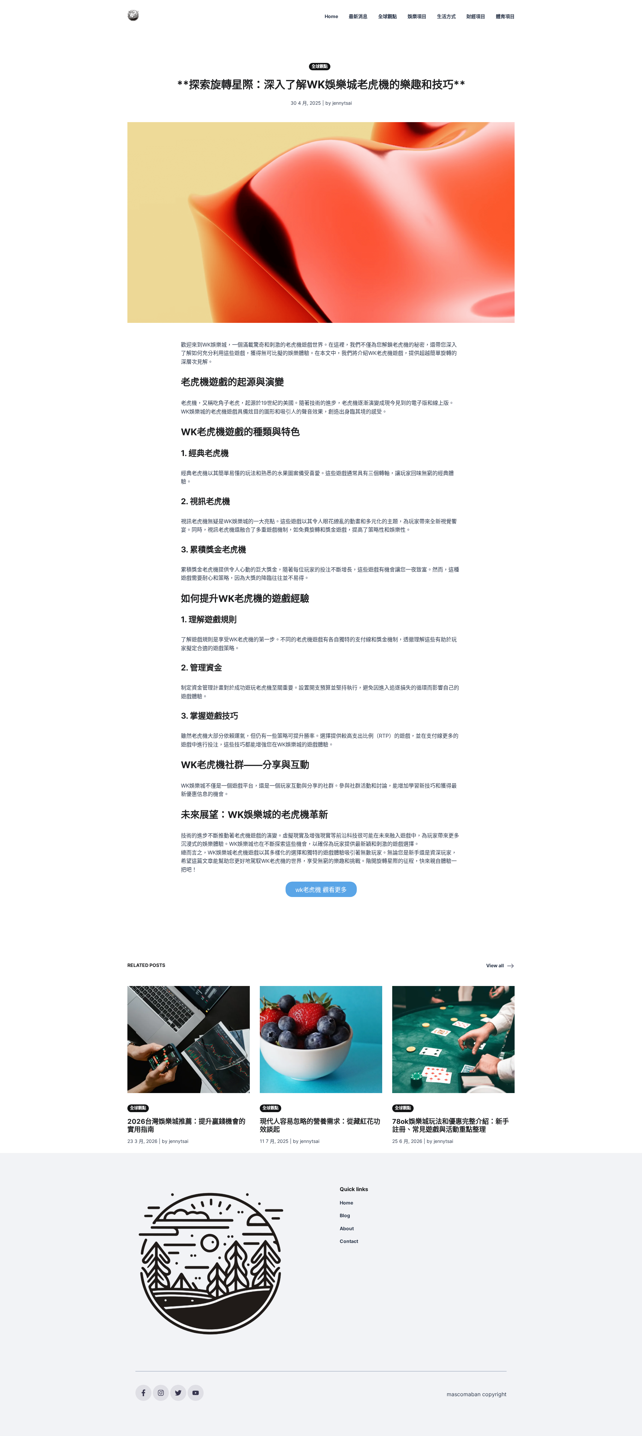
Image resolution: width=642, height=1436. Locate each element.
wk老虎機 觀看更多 (321, 890)
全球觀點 (387, 16)
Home (331, 16)
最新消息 (358, 16)
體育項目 (505, 16)
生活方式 (446, 16)
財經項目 (475, 16)
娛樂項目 (417, 16)
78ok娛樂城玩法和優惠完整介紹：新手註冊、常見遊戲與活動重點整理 (450, 1125)
